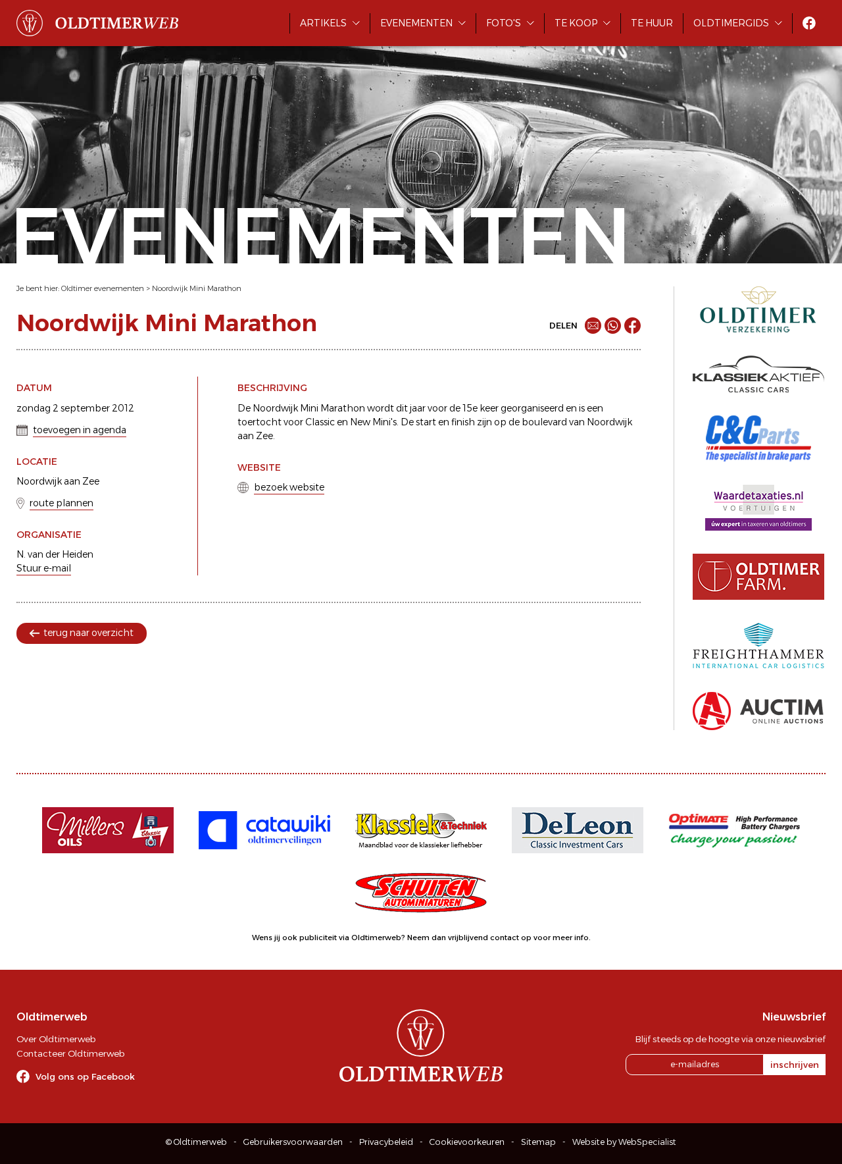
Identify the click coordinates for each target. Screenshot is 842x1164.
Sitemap (538, 1142)
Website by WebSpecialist (624, 1142)
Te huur (652, 23)
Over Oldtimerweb (55, 1039)
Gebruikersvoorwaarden (293, 1142)
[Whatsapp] (613, 325)
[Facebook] (632, 325)
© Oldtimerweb (196, 1142)
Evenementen (416, 23)
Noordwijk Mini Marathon (196, 288)
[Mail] (593, 325)
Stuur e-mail (43, 568)
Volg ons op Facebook (85, 1076)
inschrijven (794, 1064)
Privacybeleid (386, 1142)
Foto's (503, 23)
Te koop (576, 23)
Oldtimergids (731, 23)
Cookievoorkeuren (467, 1142)
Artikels (323, 23)
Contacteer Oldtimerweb (70, 1053)
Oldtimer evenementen (102, 288)
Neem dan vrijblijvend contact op (469, 937)
